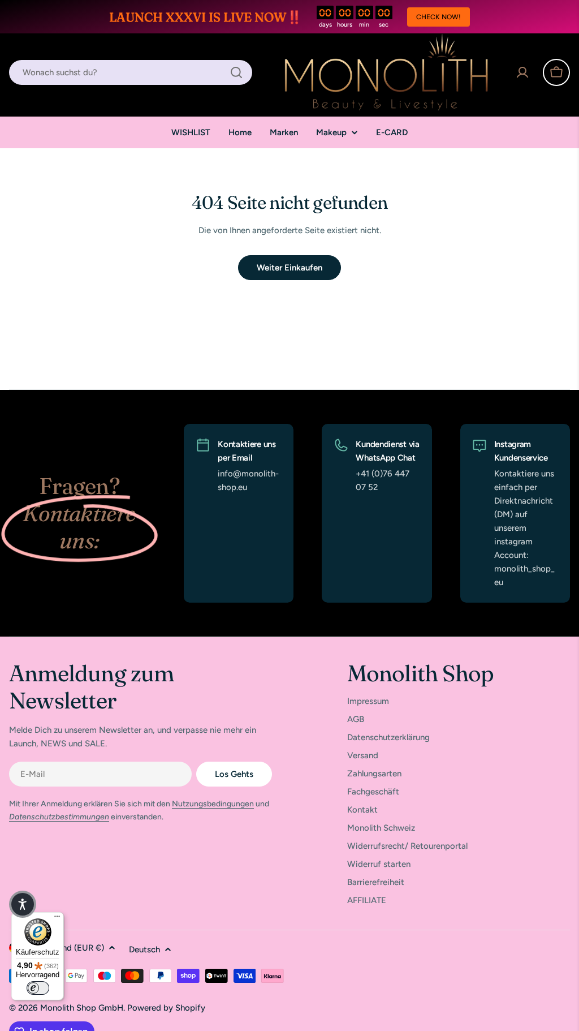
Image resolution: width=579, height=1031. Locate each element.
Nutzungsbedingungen (213, 804)
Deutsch (144, 949)
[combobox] (130, 72)
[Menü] (57, 919)
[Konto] (522, 72)
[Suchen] (236, 72)
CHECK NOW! (438, 17)
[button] (22, 904)
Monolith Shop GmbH (81, 1008)
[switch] (38, 988)
